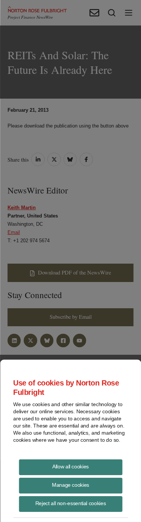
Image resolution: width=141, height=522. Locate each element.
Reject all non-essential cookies (70, 503)
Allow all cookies (70, 467)
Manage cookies (70, 485)
